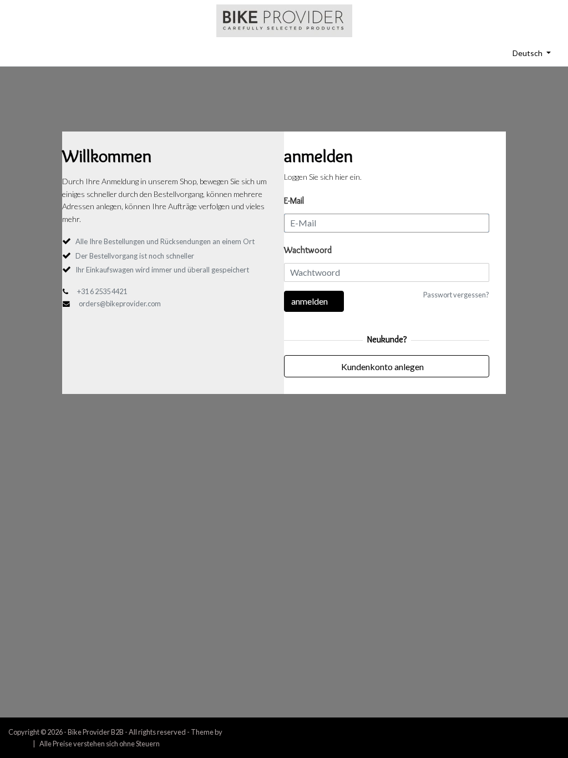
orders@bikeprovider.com (120, 303)
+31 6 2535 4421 (102, 291)
